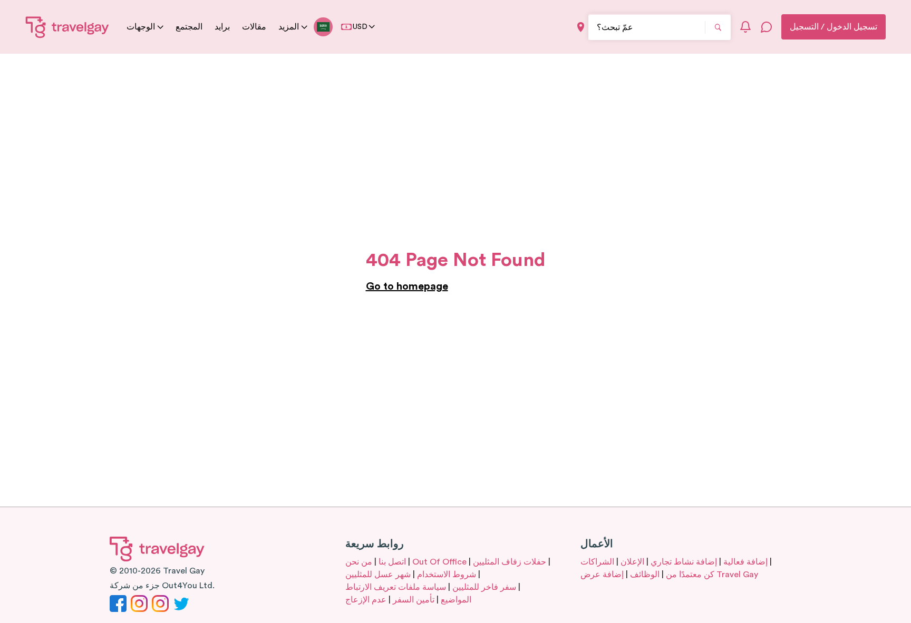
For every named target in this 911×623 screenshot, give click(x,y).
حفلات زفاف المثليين (509, 562)
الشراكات (597, 562)
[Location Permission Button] (580, 27)
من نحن (358, 562)
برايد (222, 27)
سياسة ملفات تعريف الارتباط (395, 587)
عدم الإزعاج (365, 600)
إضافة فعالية (745, 562)
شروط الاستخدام (446, 574)
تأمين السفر (413, 600)
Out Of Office (439, 562)
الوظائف (645, 574)
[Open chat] (766, 27)
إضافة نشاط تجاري (684, 562)
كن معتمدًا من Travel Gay (712, 574)
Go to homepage (407, 286)
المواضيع (456, 600)
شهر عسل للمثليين (378, 574)
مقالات (254, 27)
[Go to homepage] (67, 27)
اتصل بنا (392, 562)
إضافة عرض (602, 574)
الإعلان (632, 562)
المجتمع (189, 27)
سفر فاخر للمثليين (484, 587)
